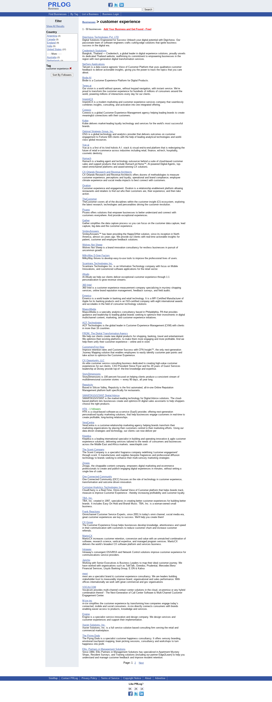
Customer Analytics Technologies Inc (102, 487)
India (49, 46)
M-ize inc (87, 600)
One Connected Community (97, 476)
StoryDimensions (91, 374)
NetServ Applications (93, 64)
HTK (84, 409)
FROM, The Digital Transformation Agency (105, 333)
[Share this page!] (116, 6)
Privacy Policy (89, 678)
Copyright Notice (132, 678)
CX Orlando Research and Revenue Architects (107, 172)
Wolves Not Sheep (92, 244)
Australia (51, 57)
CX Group (87, 522)
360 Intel (87, 285)
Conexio (86, 110)
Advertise (160, 678)
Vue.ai (85, 145)
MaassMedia (89, 309)
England (51, 42)
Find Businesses (58, 14)
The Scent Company (93, 449)
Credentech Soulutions (94, 50)
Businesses (88, 22)
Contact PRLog (69, 678)
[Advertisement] (208, 74)
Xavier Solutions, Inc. (93, 624)
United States (54, 49)
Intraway (86, 549)
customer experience (57, 68)
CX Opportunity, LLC (93, 360)
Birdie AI (86, 77)
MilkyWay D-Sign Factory (96, 255)
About (148, 678)
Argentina (52, 35)
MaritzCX (87, 535)
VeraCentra (88, 422)
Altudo (85, 274)
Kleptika (86, 436)
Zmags (86, 463)
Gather (86, 220)
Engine (86, 614)
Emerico (86, 295)
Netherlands (53, 60)
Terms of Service (110, 678)
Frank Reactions (91, 511)
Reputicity (87, 384)
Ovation (86, 185)
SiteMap (53, 678)
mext (85, 573)
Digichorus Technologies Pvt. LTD (100, 37)
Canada (51, 39)
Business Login (111, 14)
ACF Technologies (92, 322)
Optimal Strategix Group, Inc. (98, 131)
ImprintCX (87, 99)
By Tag (74, 14)
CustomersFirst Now (93, 347)
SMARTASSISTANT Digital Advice (101, 395)
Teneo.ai (86, 85)
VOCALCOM (89, 587)
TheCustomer (89, 199)
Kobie (85, 120)
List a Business (90, 14)
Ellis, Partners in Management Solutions (103, 649)
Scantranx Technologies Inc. (97, 263)
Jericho (86, 560)
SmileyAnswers (90, 231)
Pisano (86, 209)
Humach (86, 158)
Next (141, 662)
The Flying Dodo (91, 635)
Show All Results (55, 26)
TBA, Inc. (87, 498)
